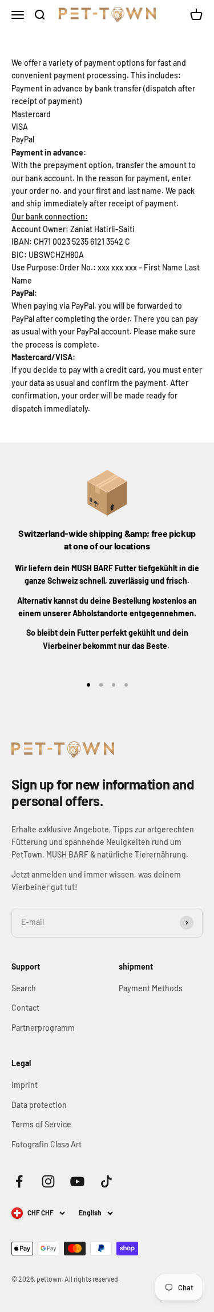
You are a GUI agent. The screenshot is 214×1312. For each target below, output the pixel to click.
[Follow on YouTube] (77, 1181)
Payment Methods (151, 988)
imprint (24, 1085)
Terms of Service (41, 1124)
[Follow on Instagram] (48, 1181)
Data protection (39, 1105)
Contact (25, 1007)
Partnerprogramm (43, 1027)
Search (23, 988)
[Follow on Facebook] (19, 1181)
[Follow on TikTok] (106, 1181)
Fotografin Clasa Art (46, 1144)
